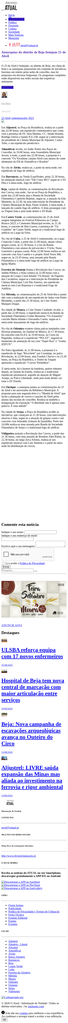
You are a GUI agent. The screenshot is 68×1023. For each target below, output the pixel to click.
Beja (10, 963)
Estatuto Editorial (17, 917)
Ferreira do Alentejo (19, 972)
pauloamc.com (36, 1006)
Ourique (12, 985)
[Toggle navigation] (2, 10)
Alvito (11, 953)
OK (4, 1019)
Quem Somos (15, 905)
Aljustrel (13, 947)
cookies (24, 1013)
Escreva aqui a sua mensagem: (18, 546)
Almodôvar (14, 950)
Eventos (12, 924)
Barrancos (14, 960)
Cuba (11, 969)
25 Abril (5, 118)
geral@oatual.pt (29, 45)
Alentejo (13, 941)
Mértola (12, 975)
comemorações (19, 118)
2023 (31, 118)
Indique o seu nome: (12, 532)
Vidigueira (14, 991)
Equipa (12, 920)
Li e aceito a (25, 563)
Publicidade (14, 908)
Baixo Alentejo (16, 956)
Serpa (11, 988)
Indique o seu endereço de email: (19, 535)
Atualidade (7, 87)
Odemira (13, 981)
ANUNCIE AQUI (11, 625)
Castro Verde (15, 966)
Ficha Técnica (16, 914)
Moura (12, 978)
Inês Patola (5, 103)
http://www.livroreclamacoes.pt (18, 855)
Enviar (6, 566)
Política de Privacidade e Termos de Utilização (33, 911)
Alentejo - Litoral (17, 944)
